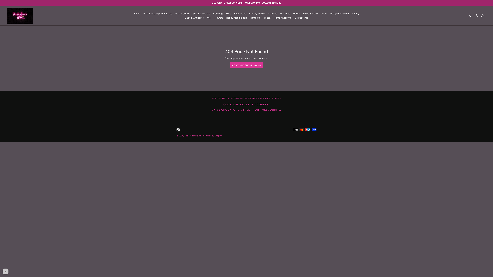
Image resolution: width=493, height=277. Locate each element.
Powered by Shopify (212, 136)
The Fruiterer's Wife (193, 136)
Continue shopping (244, 65)
